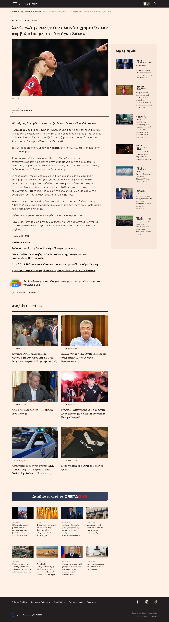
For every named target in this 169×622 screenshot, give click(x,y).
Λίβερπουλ (20, 130)
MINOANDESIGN (150, 616)
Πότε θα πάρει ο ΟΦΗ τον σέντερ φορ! (82, 467)
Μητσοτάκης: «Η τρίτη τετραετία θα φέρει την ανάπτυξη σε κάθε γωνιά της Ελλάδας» (144, 202)
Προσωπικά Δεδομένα (40, 602)
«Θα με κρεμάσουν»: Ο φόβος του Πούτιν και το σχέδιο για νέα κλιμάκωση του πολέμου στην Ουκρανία (72, 569)
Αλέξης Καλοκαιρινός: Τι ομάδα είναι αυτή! (32, 411)
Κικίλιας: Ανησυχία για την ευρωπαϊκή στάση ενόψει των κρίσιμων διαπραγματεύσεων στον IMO (70, 530)
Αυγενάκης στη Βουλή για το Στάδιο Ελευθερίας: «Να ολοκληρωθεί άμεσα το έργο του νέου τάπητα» (144, 71)
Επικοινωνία (92, 602)
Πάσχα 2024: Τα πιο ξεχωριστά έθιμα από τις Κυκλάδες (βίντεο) (143, 155)
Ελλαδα (139, 116)
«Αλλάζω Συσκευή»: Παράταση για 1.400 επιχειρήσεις (96, 566)
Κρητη (139, 61)
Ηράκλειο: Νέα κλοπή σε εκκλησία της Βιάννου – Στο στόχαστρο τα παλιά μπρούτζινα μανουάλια (46, 530)
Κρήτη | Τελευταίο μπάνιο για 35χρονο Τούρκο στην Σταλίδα (143, 178)
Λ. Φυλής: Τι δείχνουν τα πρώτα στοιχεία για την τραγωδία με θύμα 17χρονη (55, 264)
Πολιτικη (140, 86)
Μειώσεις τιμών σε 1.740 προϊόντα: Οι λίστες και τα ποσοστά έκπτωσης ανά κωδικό (22, 568)
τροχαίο (54, 148)
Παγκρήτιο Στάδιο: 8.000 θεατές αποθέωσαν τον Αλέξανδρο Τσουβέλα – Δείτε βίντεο (144, 227)
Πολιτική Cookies (19, 602)
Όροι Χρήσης (59, 602)
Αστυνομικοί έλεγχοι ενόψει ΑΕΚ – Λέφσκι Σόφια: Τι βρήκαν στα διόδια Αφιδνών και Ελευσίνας (34, 469)
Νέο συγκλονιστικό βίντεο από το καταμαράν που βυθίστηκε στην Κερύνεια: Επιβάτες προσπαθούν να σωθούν (22, 530)
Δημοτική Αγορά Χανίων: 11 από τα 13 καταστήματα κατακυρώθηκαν (96, 529)
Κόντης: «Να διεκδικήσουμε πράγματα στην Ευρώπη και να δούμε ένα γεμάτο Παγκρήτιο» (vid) (34, 357)
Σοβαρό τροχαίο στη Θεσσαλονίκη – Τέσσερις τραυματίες (44, 248)
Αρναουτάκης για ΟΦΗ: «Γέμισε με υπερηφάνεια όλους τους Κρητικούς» (83, 357)
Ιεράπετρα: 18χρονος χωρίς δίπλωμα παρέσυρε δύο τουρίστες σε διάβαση (54, 271)
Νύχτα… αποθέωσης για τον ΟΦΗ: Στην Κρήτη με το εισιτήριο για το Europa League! (83, 413)
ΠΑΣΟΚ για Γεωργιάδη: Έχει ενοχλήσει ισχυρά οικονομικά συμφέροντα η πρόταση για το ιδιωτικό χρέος (143, 129)
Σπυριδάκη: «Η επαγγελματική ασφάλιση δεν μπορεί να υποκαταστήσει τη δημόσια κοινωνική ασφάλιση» (144, 99)
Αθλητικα (16, 21)
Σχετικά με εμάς (76, 602)
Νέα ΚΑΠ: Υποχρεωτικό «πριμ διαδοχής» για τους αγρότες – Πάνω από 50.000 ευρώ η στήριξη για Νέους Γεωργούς (46, 569)
